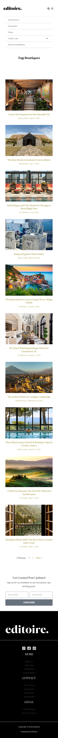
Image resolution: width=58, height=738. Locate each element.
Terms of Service (29, 713)
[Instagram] (23, 648)
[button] (48, 8)
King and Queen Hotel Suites (29, 254)
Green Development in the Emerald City (29, 114)
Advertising (29, 693)
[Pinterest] (34, 648)
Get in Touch (29, 685)
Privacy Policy (29, 709)
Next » (39, 558)
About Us (29, 661)
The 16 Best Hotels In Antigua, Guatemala (29, 397)
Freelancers (29, 689)
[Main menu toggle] (52, 8)
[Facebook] (29, 648)
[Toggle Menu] (46, 39)
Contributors (29, 669)
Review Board (29, 673)
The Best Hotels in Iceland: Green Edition (29, 160)
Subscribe (29, 665)
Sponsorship (29, 696)
